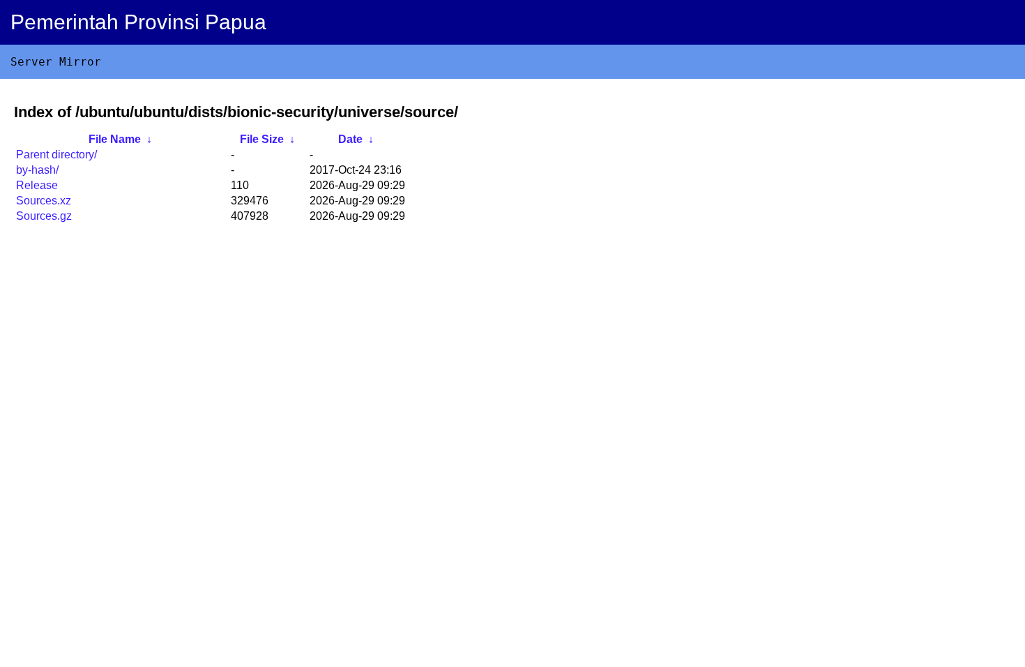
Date (350, 139)
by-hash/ (37, 170)
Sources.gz (44, 216)
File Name (115, 139)
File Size (262, 139)
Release (37, 185)
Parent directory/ (56, 154)
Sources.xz (43, 201)
